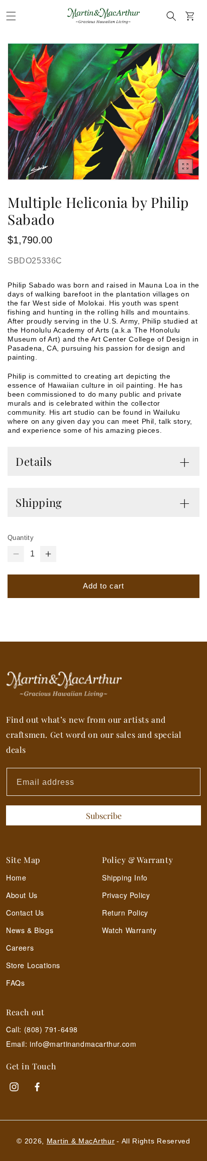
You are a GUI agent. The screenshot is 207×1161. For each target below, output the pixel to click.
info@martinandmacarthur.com (83, 1044)
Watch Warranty (129, 930)
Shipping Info (125, 878)
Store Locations (33, 965)
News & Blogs (29, 930)
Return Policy (125, 913)
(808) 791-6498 (51, 1029)
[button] (11, 16)
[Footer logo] (103, 684)
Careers (20, 948)
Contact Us (25, 913)
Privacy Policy (126, 895)
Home (16, 878)
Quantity (21, 537)
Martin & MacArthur (81, 1141)
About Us (22, 895)
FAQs (15, 983)
